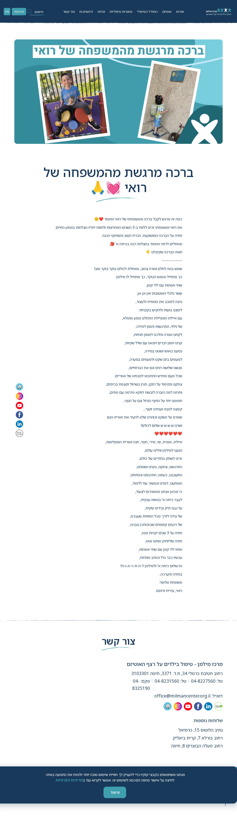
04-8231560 (167, 681)
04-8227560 (203, 681)
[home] (218, 11)
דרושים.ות (86, 11)
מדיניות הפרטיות (69, 780)
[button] (180, 11)
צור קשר (69, 11)
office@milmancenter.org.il (182, 696)
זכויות (101, 11)
